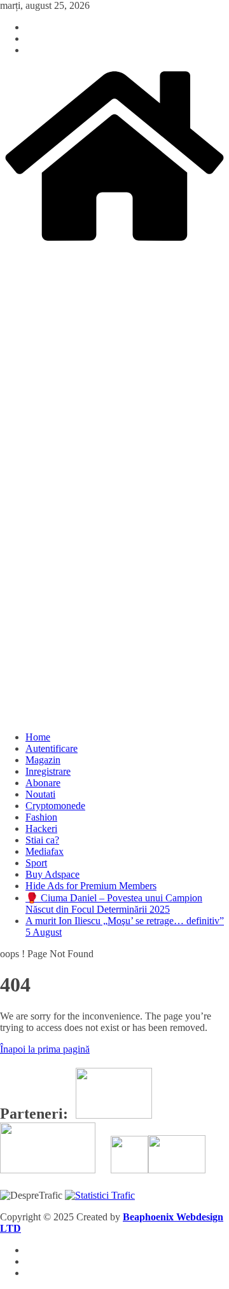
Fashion (41, 817)
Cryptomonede (55, 805)
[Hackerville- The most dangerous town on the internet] (114, 242)
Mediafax (44, 851)
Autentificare (51, 748)
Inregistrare (48, 771)
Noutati (40, 794)
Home (37, 737)
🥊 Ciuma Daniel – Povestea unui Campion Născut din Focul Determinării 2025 (113, 903)
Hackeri (41, 828)
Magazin (42, 759)
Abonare (42, 782)
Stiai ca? (42, 840)
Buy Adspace (52, 874)
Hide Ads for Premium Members (90, 885)
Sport (36, 862)
